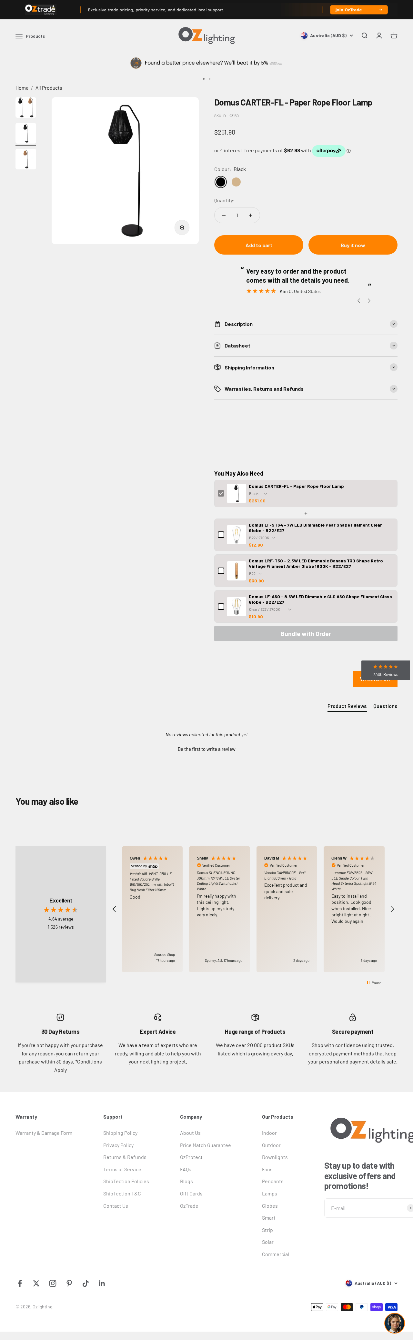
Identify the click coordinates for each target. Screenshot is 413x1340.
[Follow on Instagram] (52, 1283)
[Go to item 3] (25, 160)
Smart (269, 1217)
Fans (267, 1169)
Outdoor (271, 1145)
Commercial (275, 1254)
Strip (267, 1230)
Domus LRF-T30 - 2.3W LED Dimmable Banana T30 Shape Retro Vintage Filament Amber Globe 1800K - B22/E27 (316, 563)
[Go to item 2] (25, 134)
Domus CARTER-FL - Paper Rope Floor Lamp (296, 486)
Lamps (269, 1193)
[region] (253, 909)
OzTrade (189, 1206)
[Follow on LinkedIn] (102, 1283)
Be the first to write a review (207, 749)
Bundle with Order (306, 633)
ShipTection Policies (126, 1181)
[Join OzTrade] (206, 9)
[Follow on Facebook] (19, 1283)
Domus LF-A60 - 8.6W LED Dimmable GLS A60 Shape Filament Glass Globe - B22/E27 (320, 599)
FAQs (185, 1169)
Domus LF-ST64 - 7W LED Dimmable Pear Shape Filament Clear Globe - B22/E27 (315, 527)
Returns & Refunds (124, 1157)
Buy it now (353, 245)
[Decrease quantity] (224, 215)
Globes (270, 1206)
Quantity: (224, 200)
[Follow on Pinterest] (69, 1283)
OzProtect (191, 1157)
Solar (268, 1242)
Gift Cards (191, 1193)
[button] (206, 748)
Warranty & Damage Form (43, 1133)
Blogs (186, 1181)
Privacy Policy (118, 1145)
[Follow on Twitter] (36, 1283)
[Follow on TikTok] (85, 1283)
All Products (48, 88)
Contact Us (115, 1206)
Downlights (275, 1157)
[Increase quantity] (250, 215)
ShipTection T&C (122, 1193)
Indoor (269, 1133)
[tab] (347, 707)
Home (21, 88)
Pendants (273, 1181)
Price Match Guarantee (205, 1145)
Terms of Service (122, 1169)
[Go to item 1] (25, 108)
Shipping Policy (120, 1133)
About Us (190, 1133)
